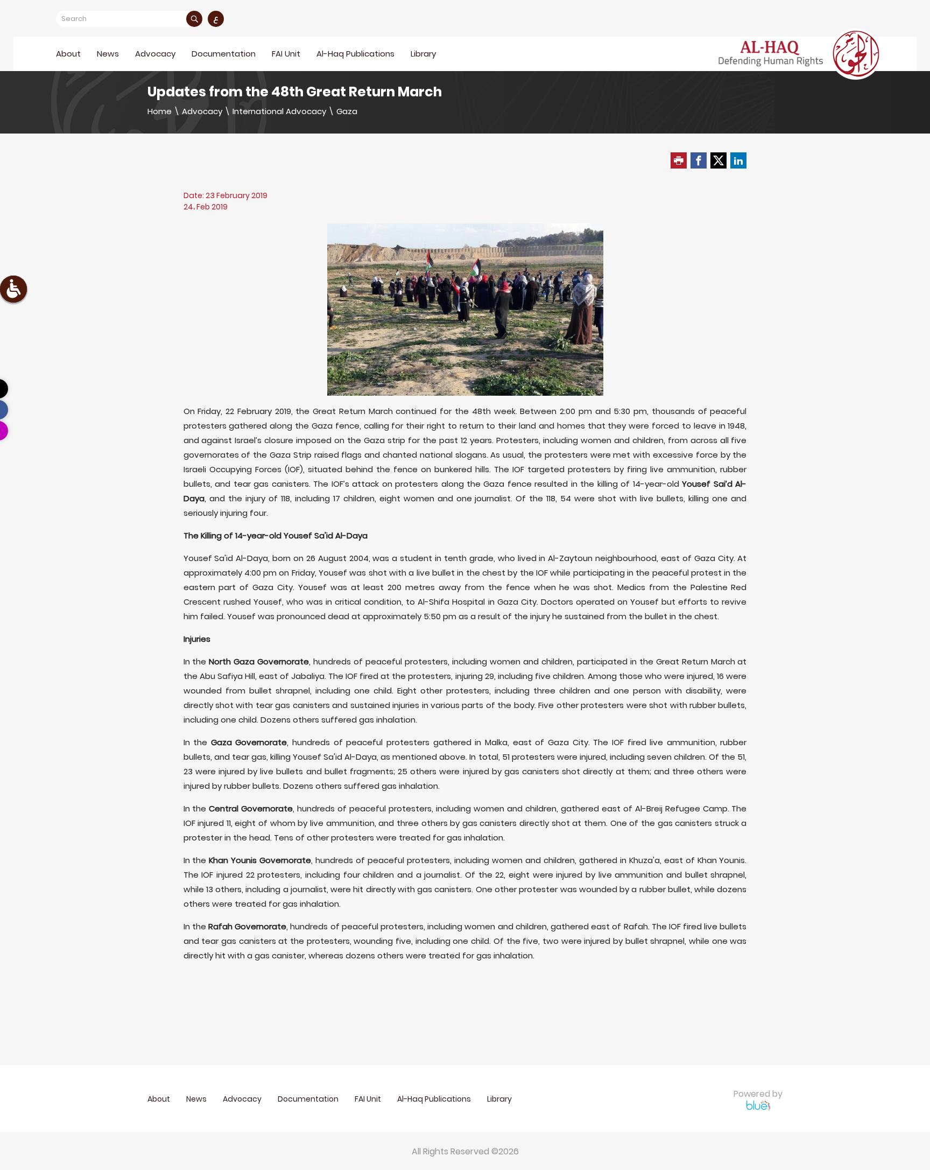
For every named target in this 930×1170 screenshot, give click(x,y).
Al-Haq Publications (355, 53)
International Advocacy (279, 111)
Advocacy (202, 111)
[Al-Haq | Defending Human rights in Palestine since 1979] (800, 54)
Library (423, 53)
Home (159, 111)
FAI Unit (286, 53)
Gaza (346, 111)
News (108, 53)
